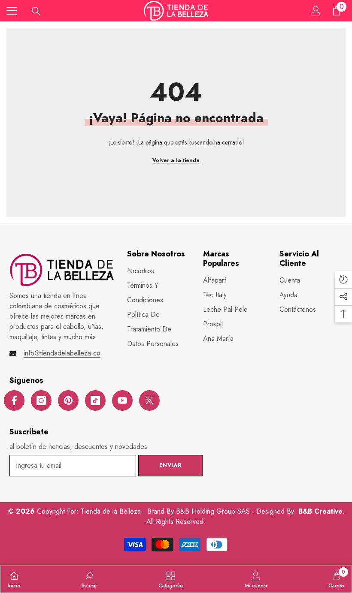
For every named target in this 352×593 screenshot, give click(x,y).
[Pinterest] (68, 400)
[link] (89, 579)
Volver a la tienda (176, 160)
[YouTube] (122, 400)
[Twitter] (149, 400)
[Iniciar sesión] (316, 10)
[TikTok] (95, 400)
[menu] (11, 11)
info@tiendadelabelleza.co (62, 353)
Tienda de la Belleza (112, 511)
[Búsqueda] (36, 11)
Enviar (170, 465)
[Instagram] (41, 400)
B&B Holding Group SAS (214, 511)
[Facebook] (14, 400)
